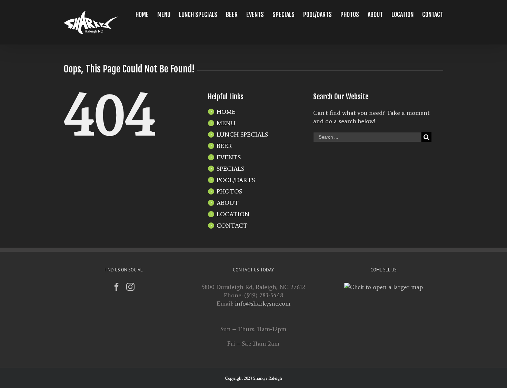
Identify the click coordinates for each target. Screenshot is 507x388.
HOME (226, 112)
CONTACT (232, 225)
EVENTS (229, 157)
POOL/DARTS (236, 180)
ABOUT (228, 203)
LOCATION (233, 214)
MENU (226, 123)
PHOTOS (229, 191)
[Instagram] (130, 287)
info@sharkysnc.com (262, 303)
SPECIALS (230, 168)
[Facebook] (116, 287)
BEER (224, 146)
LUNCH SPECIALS (242, 134)
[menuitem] (146, 14)
